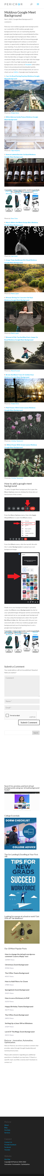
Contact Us (8, 1142)
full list (16, 72)
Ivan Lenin (14, 256)
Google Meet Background (21, 19)
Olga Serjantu (15, 150)
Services (7, 1133)
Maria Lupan (15, 293)
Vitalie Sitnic (15, 113)
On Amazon (9, 209)
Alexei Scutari (15, 371)
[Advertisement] (22, 760)
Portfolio (7, 1130)
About (6, 1125)
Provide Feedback (10, 1145)
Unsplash (28, 64)
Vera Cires (14, 218)
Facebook (7, 1147)
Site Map (7, 1159)
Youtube (7, 1150)
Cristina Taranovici (17, 441)
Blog (5, 1127)
